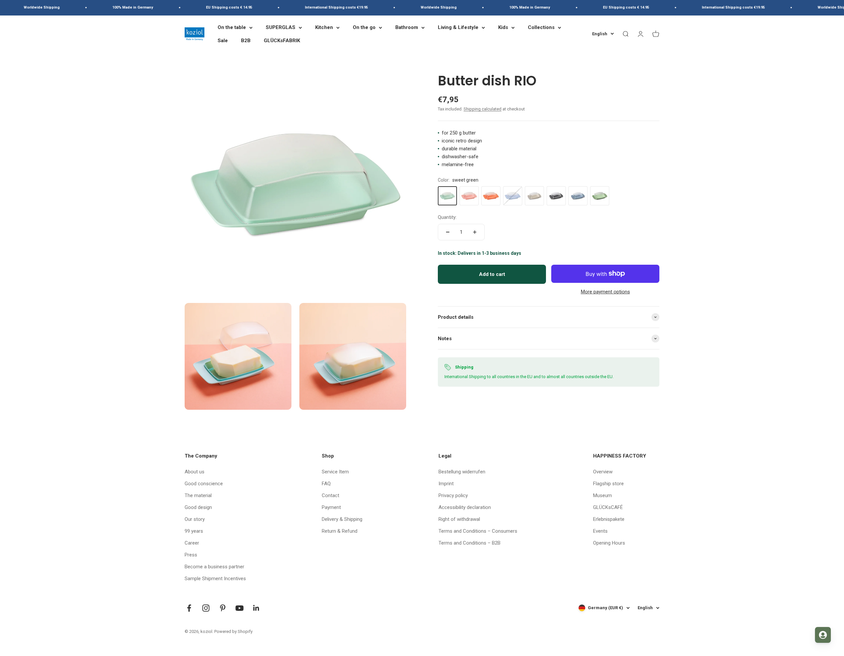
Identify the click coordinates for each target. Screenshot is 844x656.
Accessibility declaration (464, 507)
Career (192, 543)
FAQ (326, 484)
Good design (198, 507)
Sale (223, 41)
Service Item (335, 472)
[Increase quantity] (474, 232)
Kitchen (324, 27)
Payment (331, 507)
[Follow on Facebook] (189, 608)
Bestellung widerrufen (461, 472)
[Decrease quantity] (447, 232)
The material (198, 495)
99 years (194, 531)
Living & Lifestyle (458, 27)
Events (600, 531)
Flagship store (608, 484)
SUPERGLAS (280, 27)
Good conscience (204, 484)
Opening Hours (609, 543)
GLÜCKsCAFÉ (608, 507)
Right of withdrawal (459, 519)
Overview (603, 472)
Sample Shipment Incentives (215, 578)
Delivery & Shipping (342, 519)
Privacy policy (453, 495)
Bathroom (406, 27)
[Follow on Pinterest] (222, 608)
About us (194, 472)
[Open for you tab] (823, 635)
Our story (195, 519)
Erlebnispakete (608, 519)
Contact (330, 495)
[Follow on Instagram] (205, 608)
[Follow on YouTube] (239, 608)
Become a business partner (214, 567)
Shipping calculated (482, 108)
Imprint (446, 484)
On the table (232, 27)
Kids (503, 27)
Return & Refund (339, 531)
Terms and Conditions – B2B (469, 543)
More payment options (605, 292)
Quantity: (447, 217)
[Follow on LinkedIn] (256, 608)
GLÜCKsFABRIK (282, 41)
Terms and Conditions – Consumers (477, 531)
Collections (541, 27)
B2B (246, 41)
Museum (602, 495)
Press (191, 555)
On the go (364, 27)
